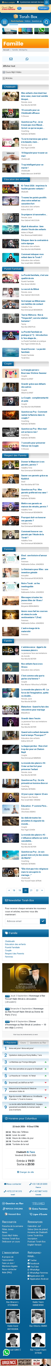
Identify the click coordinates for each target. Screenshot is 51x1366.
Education (25, 809)
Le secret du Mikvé (30, 289)
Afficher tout (9, 66)
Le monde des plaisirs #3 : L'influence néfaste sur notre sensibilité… (34, 838)
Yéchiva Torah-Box (11, 1238)
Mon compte (9, 2)
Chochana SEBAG (28, 812)
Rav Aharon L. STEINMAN (12, 1304)
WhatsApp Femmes (38, 1273)
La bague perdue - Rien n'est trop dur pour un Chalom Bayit (34, 749)
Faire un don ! (8, 1263)
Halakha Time (26, 307)
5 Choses (25, 116)
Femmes (8, 549)
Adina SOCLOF (27, 209)
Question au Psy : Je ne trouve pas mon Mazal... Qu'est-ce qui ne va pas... (32, 125)
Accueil (6, 50)
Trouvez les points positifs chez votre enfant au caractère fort (33, 200)
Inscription (32, 1238)
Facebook (34, 1263)
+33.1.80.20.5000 (39, 1184)
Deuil (23, 482)
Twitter (33, 1260)
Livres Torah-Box (35, 1235)
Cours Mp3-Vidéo (13, 72)
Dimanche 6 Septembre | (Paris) (24, 1011)
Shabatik (24, 192)
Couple (8, 363)
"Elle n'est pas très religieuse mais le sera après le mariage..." (34, 872)
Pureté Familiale (12, 269)
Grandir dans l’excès (31, 718)
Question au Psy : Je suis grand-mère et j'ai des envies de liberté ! (35, 855)
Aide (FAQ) (7, 1272)
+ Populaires (10, 1043)
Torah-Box (25, 358)
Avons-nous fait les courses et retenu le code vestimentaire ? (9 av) (34, 614)
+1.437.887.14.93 (39, 1191)
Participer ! (43, 8)
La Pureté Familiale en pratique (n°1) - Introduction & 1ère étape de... (34, 335)
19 (20, 890)
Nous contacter (14, 1184)
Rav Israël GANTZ (13, 1350)
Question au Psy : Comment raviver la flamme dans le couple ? (34, 415)
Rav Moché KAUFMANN (31, 249)
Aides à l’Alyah (27, 232)
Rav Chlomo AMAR (38, 1326)
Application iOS (36, 1276)
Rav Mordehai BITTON (30, 484)
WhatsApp (34, 1270)
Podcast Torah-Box (36, 1241)
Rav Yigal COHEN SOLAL (31, 344)
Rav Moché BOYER (28, 105)
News (4, 1232)
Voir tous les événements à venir (25, 1035)
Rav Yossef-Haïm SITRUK (31, 881)
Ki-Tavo (31, 1152)
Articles (9, 78)
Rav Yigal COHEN (28, 148)
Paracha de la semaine (12, 1226)
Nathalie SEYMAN (28, 134)
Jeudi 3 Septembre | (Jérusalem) (25, 999)
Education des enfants (16, 179)
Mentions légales (10, 1266)
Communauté (26, 603)
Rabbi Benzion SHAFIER (31, 174)
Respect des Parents (15, 455)
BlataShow (25, 713)
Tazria (23, 324)
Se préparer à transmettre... (34, 214)
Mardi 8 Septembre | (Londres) (25, 1024)
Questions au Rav (38, 1043)
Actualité (24, 576)
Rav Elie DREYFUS (28, 327)
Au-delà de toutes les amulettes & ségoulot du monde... (32, 821)
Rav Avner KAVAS (28, 284)
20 (25, 890)
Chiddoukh (9, 86)
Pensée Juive (26, 102)
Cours (23, 1043)
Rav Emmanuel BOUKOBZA (32, 578)
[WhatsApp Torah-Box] (46, 2)
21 (31, 890)
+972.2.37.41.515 (14, 1191)
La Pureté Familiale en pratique (33, 341)
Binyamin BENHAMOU (30, 606)
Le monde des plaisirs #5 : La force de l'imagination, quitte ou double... (35, 692)
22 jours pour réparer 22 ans (34, 794)
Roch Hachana (17, 21)
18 (14, 890)
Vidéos (27, 21)
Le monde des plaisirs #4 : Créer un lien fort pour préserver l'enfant (33, 766)
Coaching (25, 131)
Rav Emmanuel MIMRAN (31, 758)
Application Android (39, 1279)
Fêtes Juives (7, 1229)
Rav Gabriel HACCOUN (30, 220)
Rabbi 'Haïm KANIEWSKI (38, 1304)
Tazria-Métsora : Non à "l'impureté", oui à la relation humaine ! (34, 318)
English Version (35, 1245)
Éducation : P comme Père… (34, 806)
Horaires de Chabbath (38, 1232)
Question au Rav (38, 21)
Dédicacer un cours (11, 1241)
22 (37, 890)
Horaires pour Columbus (22, 1118)
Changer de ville (26, 1172)
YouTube (34, 1267)
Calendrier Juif (34, 1226)
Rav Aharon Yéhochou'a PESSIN (34, 684)
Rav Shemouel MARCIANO (31, 235)
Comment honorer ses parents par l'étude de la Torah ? (32, 534)
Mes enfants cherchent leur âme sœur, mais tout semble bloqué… (34, 96)
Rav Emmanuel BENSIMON (31, 310)
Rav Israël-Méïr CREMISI (30, 263)
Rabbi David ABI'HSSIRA (12, 1327)
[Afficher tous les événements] (18, 2)
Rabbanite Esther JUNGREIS (32, 564)
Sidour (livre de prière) (38, 1229)
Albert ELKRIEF (27, 379)
